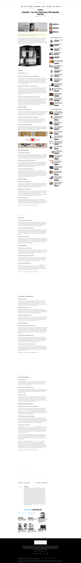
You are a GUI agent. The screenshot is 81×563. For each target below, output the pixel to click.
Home (22, 6)
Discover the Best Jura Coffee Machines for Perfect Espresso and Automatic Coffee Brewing (42, 520)
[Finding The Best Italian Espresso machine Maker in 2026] (32, 526)
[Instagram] (36, 553)
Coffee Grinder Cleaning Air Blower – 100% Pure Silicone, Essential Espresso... (58, 151)
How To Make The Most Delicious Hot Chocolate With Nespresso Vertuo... (58, 66)
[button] (62, 6)
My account (35, 558)
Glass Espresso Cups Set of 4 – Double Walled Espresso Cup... (58, 147)
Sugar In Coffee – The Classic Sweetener (24, 482)
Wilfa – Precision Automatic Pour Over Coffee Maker (22, 519)
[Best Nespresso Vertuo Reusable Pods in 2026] (51, 53)
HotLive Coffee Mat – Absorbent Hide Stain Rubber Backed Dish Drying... (58, 122)
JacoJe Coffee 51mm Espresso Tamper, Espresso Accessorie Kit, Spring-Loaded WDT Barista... (58, 137)
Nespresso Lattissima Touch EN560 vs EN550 (42, 531)
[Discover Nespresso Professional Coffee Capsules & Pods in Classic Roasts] (51, 79)
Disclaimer (32, 558)
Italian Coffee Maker (57, 57)
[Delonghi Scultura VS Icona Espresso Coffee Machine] (51, 71)
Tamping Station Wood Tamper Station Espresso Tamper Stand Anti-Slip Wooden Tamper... (58, 183)
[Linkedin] (38, 554)
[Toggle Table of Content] (26, 73)
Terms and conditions (50, 558)
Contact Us (58, 6)
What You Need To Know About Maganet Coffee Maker (58, 75)
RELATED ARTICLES (28, 509)
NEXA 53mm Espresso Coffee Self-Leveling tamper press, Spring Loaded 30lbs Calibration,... (58, 157)
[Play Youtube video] (32, 140)
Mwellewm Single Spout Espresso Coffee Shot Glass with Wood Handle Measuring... (58, 162)
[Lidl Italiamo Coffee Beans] (51, 45)
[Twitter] (41, 19)
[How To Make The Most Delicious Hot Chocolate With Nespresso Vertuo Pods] (51, 66)
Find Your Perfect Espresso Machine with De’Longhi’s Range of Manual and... (58, 98)
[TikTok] (43, 554)
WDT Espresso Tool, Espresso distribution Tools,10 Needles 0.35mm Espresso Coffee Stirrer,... (58, 118)
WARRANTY (46, 558)
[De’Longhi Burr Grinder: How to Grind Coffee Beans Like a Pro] (51, 103)
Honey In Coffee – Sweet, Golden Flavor (41, 482)
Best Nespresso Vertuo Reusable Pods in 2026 (57, 53)
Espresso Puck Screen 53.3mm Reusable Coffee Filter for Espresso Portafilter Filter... (58, 142)
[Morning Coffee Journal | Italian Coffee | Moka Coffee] (40, 3)
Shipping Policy (56, 558)
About (54, 6)
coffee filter (30, 240)
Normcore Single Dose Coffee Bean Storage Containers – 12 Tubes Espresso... (58, 167)
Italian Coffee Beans (57, 63)
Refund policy (38, 558)
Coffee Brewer (27, 79)
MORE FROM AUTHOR (37, 509)
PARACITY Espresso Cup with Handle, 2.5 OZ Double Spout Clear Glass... (58, 132)
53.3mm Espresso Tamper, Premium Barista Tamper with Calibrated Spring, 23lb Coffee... (58, 172)
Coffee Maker (49, 6)
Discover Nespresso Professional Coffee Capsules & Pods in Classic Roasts (58, 79)
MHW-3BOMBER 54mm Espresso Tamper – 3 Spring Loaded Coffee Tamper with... (58, 127)
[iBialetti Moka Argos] (51, 57)
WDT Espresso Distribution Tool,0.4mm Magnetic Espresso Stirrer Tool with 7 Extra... (58, 112)
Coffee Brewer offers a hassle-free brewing (39, 93)
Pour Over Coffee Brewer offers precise (30, 426)
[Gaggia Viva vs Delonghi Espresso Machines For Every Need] (22, 526)
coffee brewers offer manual (23, 410)
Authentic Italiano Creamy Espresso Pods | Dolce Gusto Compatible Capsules (58, 84)
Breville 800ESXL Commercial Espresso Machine (32, 519)
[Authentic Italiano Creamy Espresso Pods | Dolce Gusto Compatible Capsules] (51, 84)
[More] (47, 19)
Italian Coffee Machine (22, 8)
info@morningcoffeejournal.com (42, 551)
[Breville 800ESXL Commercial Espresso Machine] (32, 515)
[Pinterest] (43, 19)
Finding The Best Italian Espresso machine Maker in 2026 (32, 531)
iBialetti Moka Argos (57, 56)
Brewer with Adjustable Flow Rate (37, 441)
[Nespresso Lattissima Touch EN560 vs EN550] (42, 526)
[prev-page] (18, 534)
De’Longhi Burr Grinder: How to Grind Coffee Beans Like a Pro (58, 103)
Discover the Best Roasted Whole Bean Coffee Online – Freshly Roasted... (58, 94)
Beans (25, 6)
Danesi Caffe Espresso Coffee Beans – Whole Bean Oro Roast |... (58, 61)
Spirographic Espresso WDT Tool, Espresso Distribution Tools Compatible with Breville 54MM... (58, 178)
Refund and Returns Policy (21, 558)
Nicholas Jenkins (37, 16)
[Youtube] (47, 554)
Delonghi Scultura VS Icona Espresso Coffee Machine (58, 70)
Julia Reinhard (55, 23)
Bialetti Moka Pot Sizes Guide (58, 40)
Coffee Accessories (37, 6)
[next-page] (19, 534)
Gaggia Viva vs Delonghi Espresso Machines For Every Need (22, 531)
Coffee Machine (30, 6)
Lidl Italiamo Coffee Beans (58, 44)
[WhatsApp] (45, 19)
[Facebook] (39, 19)
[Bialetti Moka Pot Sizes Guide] (51, 41)
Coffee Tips (44, 6)
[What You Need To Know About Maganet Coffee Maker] (51, 75)
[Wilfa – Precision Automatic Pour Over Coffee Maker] (22, 515)
